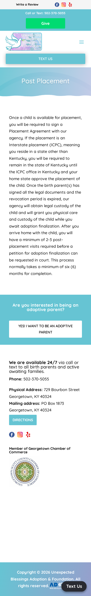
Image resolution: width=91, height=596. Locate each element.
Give (45, 23)
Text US (45, 58)
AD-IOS (61, 585)
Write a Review (27, 4)
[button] (74, 586)
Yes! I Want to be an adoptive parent (45, 329)
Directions (23, 420)
